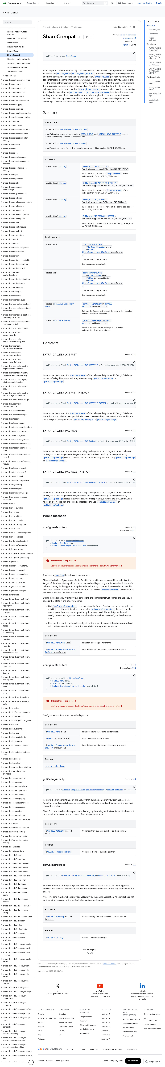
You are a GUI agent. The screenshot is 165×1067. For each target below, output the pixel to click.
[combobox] (95, 3)
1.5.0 (134, 530)
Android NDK (128, 1036)
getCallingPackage (92, 320)
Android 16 (105, 1018)
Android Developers (50, 27)
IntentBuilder (102, 77)
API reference (11, 13)
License (49, 1061)
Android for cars (87, 1029)
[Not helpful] (134, 27)
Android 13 (105, 1030)
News (40, 1030)
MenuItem (100, 247)
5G (60, 1035)
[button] (17, 76)
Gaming (62, 1014)
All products (132, 1049)
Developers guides (130, 1023)
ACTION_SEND (63, 73)
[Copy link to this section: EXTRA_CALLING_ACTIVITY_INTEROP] (91, 392)
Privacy (62, 1030)
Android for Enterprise (47, 1018)
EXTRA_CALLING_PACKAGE (94, 199)
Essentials (31, 3)
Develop (50, 3)
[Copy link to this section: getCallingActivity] (67, 779)
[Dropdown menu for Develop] (57, 3)
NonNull (91, 247)
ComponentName (114, 173)
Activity (86, 306)
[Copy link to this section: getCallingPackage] (68, 865)
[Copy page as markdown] (87, 37)
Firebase (93, 1049)
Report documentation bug (152, 1019)
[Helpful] (130, 27)
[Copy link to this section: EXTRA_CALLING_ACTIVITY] (79, 354)
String (62, 166)
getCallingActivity (92, 304)
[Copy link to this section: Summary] (59, 112)
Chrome (82, 1049)
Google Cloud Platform (112, 1049)
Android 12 (105, 1035)
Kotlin (125, 45)
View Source (128, 38)
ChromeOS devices (88, 1025)
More (66, 3)
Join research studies (152, 1028)
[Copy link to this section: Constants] (60, 343)
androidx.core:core (128, 35)
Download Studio (130, 1032)
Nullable (58, 304)
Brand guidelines (62, 1061)
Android (41, 1014)
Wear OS (84, 1021)
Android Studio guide (131, 1019)
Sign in (159, 3)
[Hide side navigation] (31, 1062)
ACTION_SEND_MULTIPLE (83, 73)
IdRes (90, 278)
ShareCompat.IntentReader (73, 143)
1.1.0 (134, 41)
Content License (109, 964)
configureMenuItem (92, 244)
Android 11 (105, 1039)
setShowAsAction (110, 589)
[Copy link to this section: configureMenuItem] (69, 527)
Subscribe (133, 1060)
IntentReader (92, 89)
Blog (39, 1035)
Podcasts (41, 1039)
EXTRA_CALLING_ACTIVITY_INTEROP (99, 183)
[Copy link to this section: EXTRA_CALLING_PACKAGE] (80, 430)
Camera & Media (66, 1026)
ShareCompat (71, 56)
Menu (98, 275)
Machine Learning (66, 1018)
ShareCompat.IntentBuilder (73, 129)
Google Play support (152, 1024)
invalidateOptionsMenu (64, 606)
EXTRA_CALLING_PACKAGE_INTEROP (98, 216)
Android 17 (105, 1014)
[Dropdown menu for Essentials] (39, 3)
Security (41, 1022)
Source (41, 1026)
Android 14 (105, 1026)
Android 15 (105, 1022)
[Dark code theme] (134, 53)
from (81, 89)
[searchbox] (17, 22)
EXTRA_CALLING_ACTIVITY (95, 166)
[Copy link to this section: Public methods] (68, 516)
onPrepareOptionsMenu (103, 609)
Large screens (86, 1017)
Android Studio (145, 3)
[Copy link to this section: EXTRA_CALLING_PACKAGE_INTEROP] (92, 472)
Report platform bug (152, 1014)
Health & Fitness (65, 1022)
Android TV (84, 1033)
